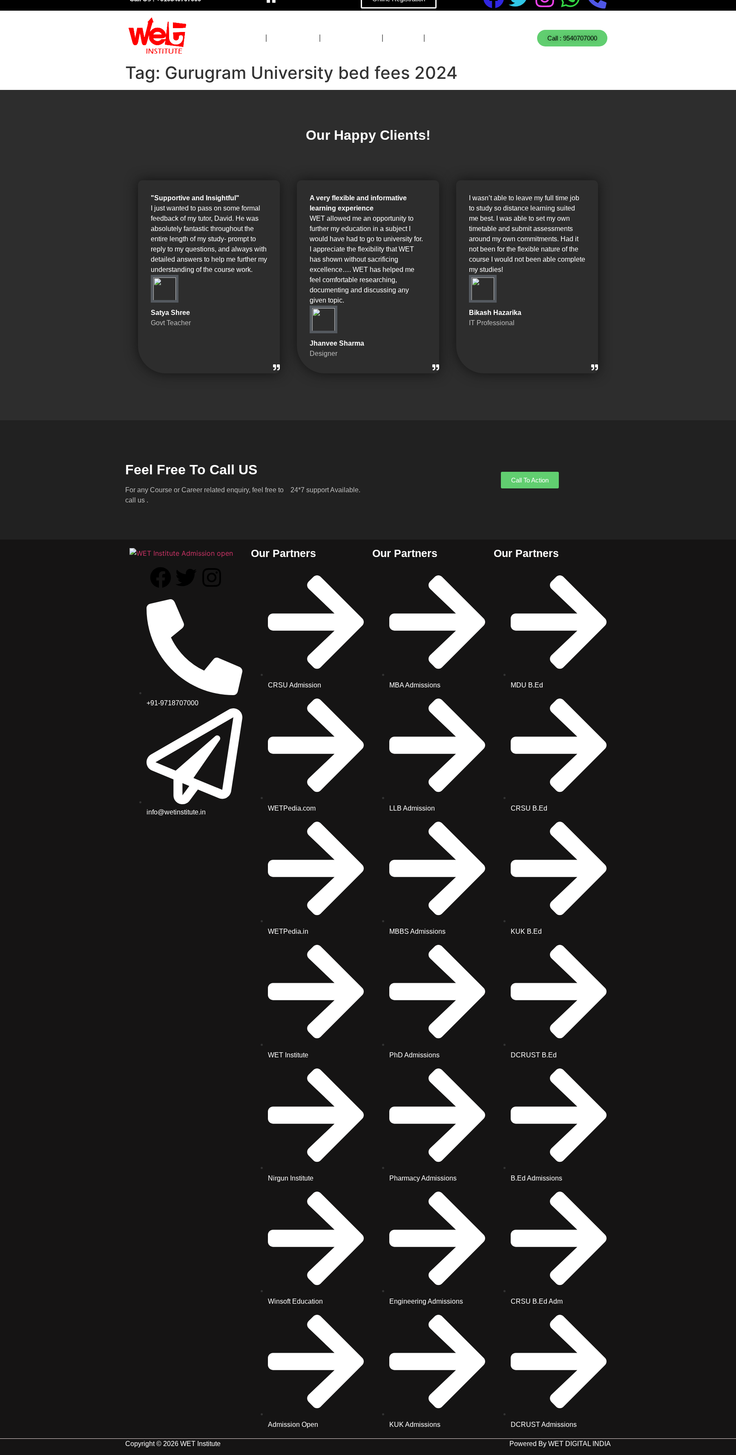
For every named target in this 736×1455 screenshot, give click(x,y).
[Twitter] (186, 577)
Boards (293, 38)
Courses (236, 38)
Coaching (351, 38)
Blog (403, 38)
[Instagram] (211, 577)
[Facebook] (160, 577)
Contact (453, 38)
